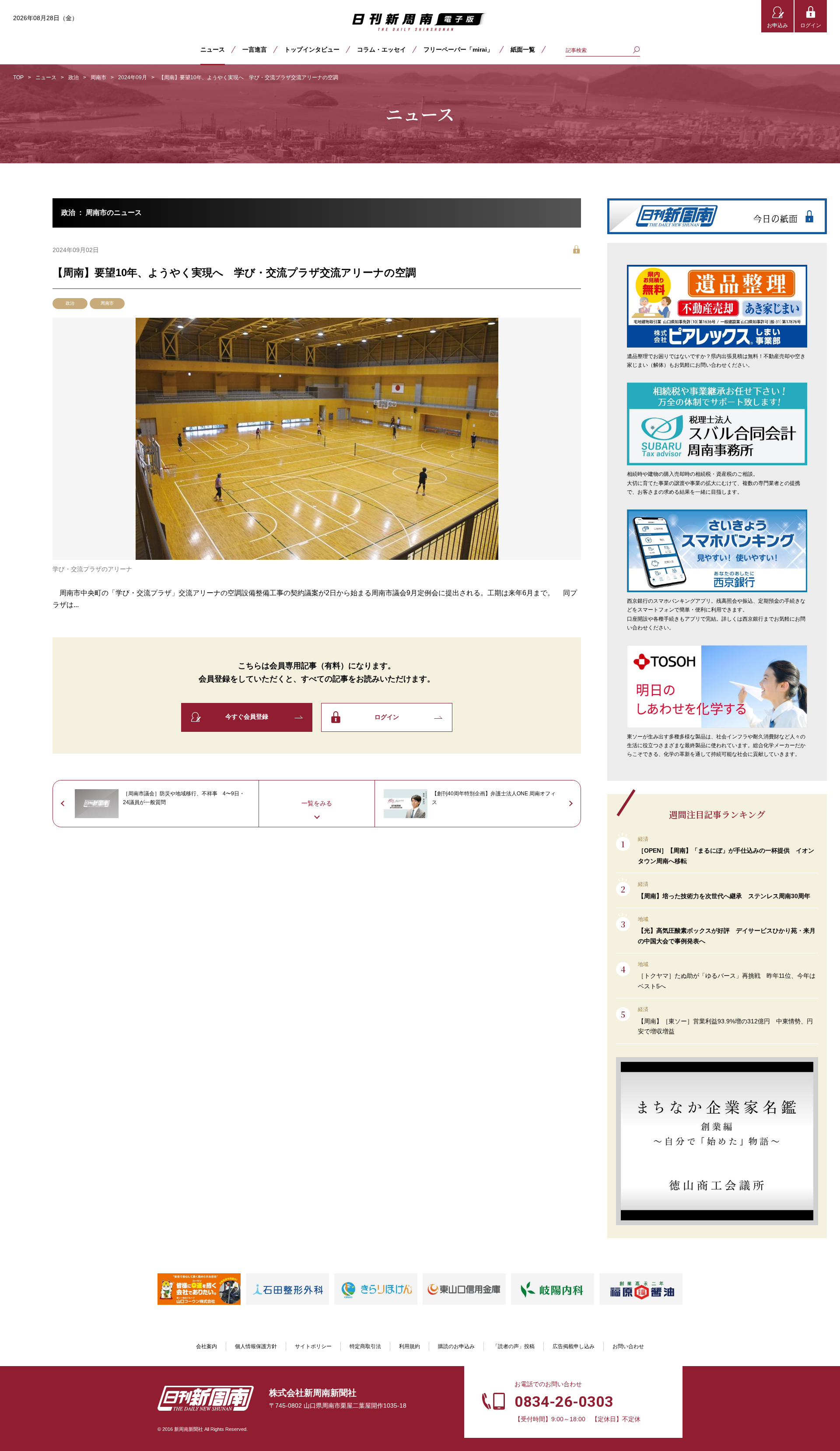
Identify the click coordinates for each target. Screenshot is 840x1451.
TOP (18, 77)
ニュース (212, 49)
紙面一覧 (523, 49)
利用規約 (409, 1346)
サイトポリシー (313, 1346)
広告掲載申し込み (574, 1346)
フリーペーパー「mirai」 (458, 49)
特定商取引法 (365, 1346)
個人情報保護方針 (256, 1346)
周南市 (98, 77)
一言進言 (254, 49)
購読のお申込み (456, 1346)
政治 (73, 77)
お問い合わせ (628, 1346)
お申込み (777, 25)
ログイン (810, 25)
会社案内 (206, 1346)
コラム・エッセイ (381, 49)
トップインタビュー (312, 49)
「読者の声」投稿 (514, 1346)
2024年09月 (132, 77)
